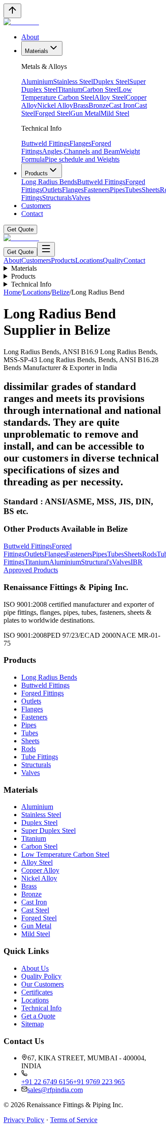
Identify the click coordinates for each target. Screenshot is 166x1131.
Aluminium (37, 81)
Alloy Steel (110, 97)
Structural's (96, 562)
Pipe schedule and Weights (82, 159)
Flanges (80, 143)
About (30, 37)
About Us (35, 968)
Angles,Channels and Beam (81, 151)
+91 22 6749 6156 (47, 1082)
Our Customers (42, 984)
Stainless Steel (73, 81)
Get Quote (20, 229)
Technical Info (31, 284)
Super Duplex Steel (48, 830)
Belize (60, 292)
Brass (81, 105)
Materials (36, 51)
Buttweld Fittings (45, 143)
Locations (89, 260)
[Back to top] (12, 11)
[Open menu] (46, 249)
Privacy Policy (24, 1119)
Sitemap (32, 1024)
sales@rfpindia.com (55, 1089)
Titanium (70, 89)
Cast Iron (122, 105)
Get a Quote (38, 1016)
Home (12, 292)
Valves (81, 197)
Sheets (151, 189)
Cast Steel (35, 910)
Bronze (99, 105)
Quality (113, 260)
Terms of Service (73, 1119)
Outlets (52, 189)
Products (36, 173)
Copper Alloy (40, 870)
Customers (36, 205)
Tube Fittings (39, 756)
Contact (32, 213)
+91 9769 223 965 (99, 1082)
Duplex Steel (111, 81)
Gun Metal (85, 113)
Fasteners (97, 189)
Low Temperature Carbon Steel (76, 93)
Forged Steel (52, 113)
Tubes (133, 189)
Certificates (37, 992)
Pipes (117, 189)
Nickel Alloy (55, 105)
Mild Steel (114, 113)
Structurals (57, 197)
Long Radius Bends (49, 181)
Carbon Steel (100, 89)
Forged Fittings (42, 693)
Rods (149, 554)
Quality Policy (41, 976)
